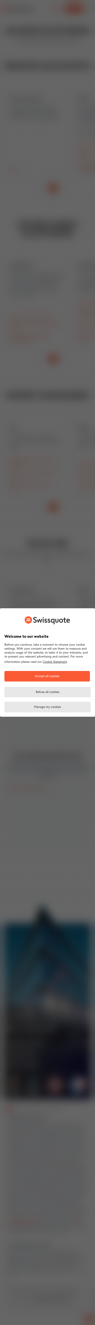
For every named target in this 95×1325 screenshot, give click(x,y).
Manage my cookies (47, 707)
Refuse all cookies (47, 692)
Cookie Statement (55, 662)
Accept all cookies (47, 676)
